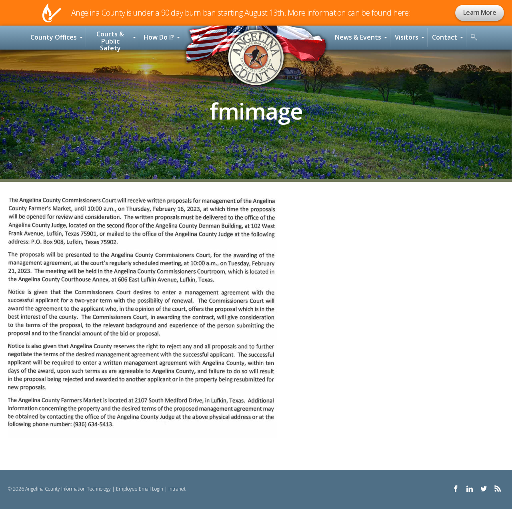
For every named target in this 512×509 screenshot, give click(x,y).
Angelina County (256, 58)
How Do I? (159, 37)
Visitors (406, 37)
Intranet (177, 488)
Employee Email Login (139, 488)
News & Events (358, 37)
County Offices (53, 37)
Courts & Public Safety (110, 40)
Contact (444, 37)
